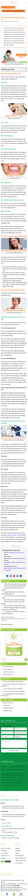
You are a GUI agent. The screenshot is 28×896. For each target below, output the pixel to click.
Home (3, 7)
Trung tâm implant (7, 710)
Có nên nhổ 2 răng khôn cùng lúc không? (13, 681)
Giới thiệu (18, 850)
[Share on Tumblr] (21, 576)
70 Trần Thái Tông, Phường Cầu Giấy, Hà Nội (13, 808)
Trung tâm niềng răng (8, 708)
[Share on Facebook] (7, 576)
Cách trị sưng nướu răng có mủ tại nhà (14, 605)
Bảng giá (4, 858)
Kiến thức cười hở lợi (8, 672)
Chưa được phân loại (8, 666)
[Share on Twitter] (11, 576)
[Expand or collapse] (25, 69)
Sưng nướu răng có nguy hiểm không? (14, 600)
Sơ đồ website (19, 863)
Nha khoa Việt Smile (8, 702)
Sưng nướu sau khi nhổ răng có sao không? (14, 691)
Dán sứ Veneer (6, 705)
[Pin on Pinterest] (14, 576)
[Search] (26, 2)
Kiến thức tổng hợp (10, 7)
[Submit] (26, 659)
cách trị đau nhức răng (9, 618)
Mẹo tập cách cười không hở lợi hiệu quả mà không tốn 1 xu (13, 685)
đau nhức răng (17, 618)
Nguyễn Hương (15, 21)
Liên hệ (17, 853)
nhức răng (15, 77)
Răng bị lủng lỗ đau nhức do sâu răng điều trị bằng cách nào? (13, 694)
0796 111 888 (15, 838)
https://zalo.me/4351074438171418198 (14, 558)
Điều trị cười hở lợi (8, 669)
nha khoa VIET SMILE (15, 535)
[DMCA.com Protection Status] (6, 861)
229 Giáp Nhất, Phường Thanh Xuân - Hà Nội (13, 806)
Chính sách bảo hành (21, 858)
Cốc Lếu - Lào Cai (6, 823)
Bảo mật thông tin (20, 855)
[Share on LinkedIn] (17, 576)
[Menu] (2, 2)
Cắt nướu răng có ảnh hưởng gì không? (13, 688)
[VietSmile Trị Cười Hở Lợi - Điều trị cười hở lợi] (14, 2)
